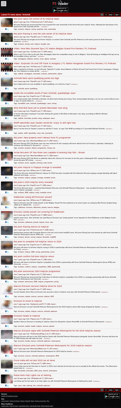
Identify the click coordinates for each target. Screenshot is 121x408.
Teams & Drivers (14, 401)
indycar (27, 29)
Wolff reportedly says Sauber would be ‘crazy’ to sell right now (45, 123)
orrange (40, 178)
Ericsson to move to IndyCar (28, 301)
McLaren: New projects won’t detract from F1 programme (42, 137)
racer (49, 103)
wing (40, 118)
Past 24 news (13, 406)
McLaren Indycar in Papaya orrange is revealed (37, 167)
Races (23, 401)
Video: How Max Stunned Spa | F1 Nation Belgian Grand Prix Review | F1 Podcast (55, 48)
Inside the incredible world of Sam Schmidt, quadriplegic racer (45, 93)
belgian (56, 207)
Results (27, 401)
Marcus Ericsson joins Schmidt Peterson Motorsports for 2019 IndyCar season (53, 345)
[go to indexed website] (43, 22)
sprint (27, 88)
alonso (36, 59)
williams (30, 59)
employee (46, 118)
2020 (26, 192)
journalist (48, 133)
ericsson (29, 207)
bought (43, 44)
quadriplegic (41, 103)
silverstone (53, 371)
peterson (54, 311)
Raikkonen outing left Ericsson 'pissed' (33, 197)
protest (34, 118)
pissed (44, 207)
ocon (42, 59)
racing (33, 29)
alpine (47, 59)
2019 (52, 296)
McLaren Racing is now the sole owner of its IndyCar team (43, 34)
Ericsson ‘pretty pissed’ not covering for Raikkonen (39, 212)
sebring (29, 385)
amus (53, 118)
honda (27, 341)
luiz (34, 385)
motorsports (55, 341)
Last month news (35, 406)
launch (45, 371)
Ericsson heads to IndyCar (27, 316)
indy (45, 163)
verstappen (22, 59)
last (117, 15)
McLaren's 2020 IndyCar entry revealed (33, 182)
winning (39, 163)
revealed (47, 178)
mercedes (36, 74)
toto (43, 133)
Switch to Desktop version (9, 396)
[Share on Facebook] (6, 29)
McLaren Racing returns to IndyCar (31, 227)
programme (42, 148)
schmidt (21, 88)
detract (34, 148)
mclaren (21, 29)
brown (50, 163)
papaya (33, 178)
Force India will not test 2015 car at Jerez (34, 360)
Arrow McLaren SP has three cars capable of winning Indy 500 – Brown (49, 152)
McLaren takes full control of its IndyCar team (36, 19)
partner (51, 326)
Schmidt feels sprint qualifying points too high (36, 78)
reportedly (32, 133)
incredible (21, 103)
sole (45, 29)
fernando (46, 237)
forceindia (21, 371)
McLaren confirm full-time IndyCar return (34, 256)
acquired (40, 29)
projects (28, 148)
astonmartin (52, 74)
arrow (27, 163)
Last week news (24, 406)
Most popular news (47, 406)
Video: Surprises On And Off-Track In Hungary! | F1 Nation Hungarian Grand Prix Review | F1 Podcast (65, 63)
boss (47, 222)
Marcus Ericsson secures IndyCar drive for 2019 (38, 286)
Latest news (5, 401)
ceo (54, 148)
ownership (52, 29)
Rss (48, 401)
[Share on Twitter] (8, 29)
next (111, 15)
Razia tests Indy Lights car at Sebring (32, 375)
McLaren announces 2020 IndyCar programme (37, 271)
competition (42, 267)
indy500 (53, 237)
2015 (36, 371)
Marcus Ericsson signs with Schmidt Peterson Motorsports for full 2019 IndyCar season (57, 331)
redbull (20, 74)
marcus (50, 207)
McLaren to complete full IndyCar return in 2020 (37, 241)
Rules (33, 401)
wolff (25, 133)
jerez (40, 371)
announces (29, 281)
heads (33, 326)
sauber (20, 133)
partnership (45, 252)
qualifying (33, 88)
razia (20, 385)
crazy (39, 133)
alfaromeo (37, 207)
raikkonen (21, 207)
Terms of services (40, 401)
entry (37, 192)
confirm (27, 267)
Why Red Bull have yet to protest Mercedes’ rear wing (40, 108)
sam (48, 44)
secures (40, 296)
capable (33, 163)
